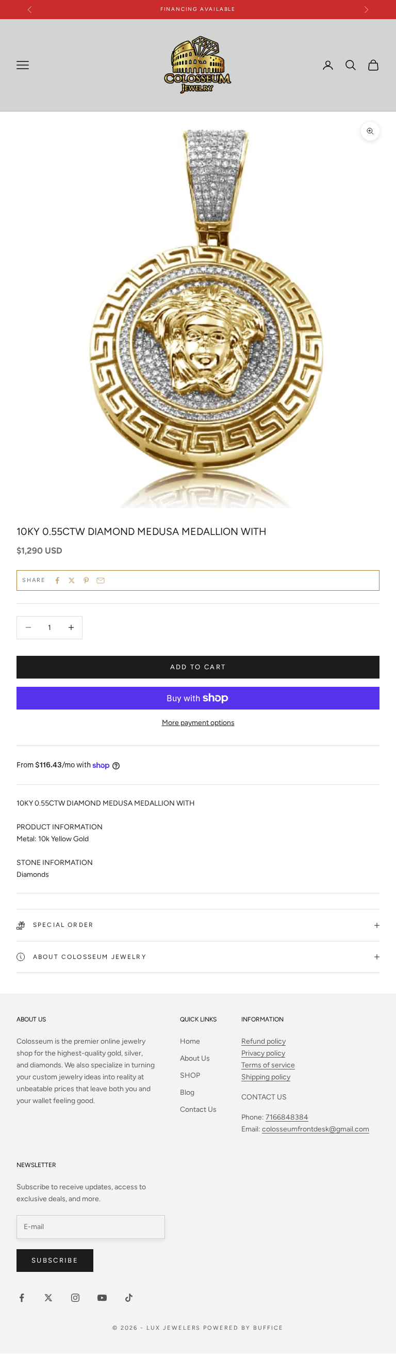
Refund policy (263, 1041)
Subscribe (54, 1260)
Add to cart (198, 667)
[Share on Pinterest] (86, 580)
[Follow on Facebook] (21, 1298)
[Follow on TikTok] (129, 1298)
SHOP (190, 1075)
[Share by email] (100, 580)
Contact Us (198, 1109)
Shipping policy (265, 1077)
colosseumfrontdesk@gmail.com (315, 1129)
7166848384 (287, 1117)
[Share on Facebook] (57, 580)
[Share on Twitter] (72, 580)
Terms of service (268, 1065)
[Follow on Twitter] (48, 1298)
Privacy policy (263, 1053)
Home (190, 1041)
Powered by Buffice (243, 1328)
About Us (195, 1058)
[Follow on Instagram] (75, 1298)
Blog (187, 1092)
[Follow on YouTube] (102, 1298)
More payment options (198, 722)
